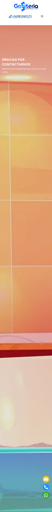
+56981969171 (22, 16)
